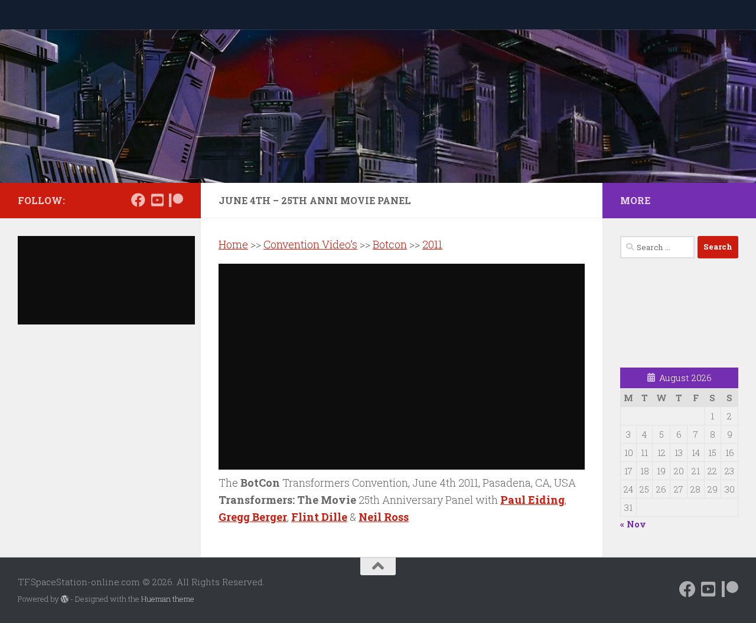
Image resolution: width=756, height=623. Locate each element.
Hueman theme (167, 599)
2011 (432, 244)
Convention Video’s (310, 244)
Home (233, 244)
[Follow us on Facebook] (138, 200)
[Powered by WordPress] (65, 599)
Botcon (390, 244)
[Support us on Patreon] (176, 200)
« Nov (633, 524)
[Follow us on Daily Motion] (157, 200)
